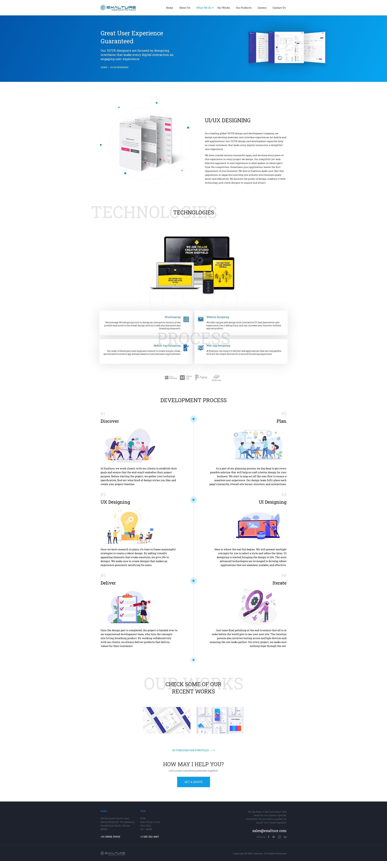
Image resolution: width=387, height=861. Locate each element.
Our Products (244, 7)
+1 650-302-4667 (149, 836)
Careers (262, 7)
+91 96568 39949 (110, 836)
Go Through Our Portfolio (190, 750)
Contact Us (279, 7)
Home (169, 7)
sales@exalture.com (269, 830)
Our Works (223, 7)
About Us (184, 7)
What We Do (203, 7)
